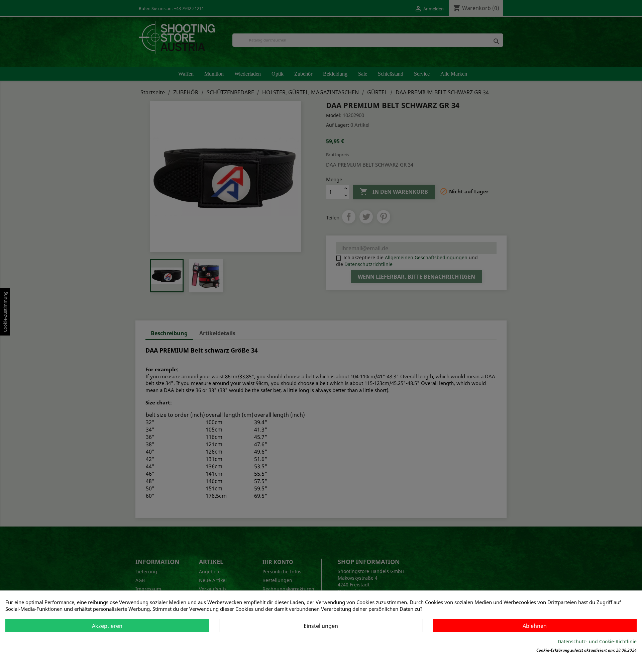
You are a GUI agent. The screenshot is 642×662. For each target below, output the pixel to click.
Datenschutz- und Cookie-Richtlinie (597, 641)
